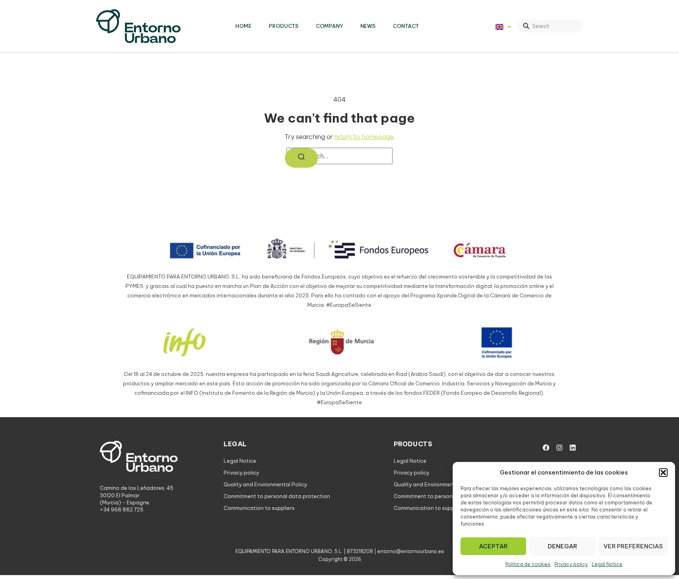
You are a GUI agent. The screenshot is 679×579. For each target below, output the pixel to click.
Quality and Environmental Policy (265, 484)
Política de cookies (528, 564)
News (368, 26)
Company (329, 26)
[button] (663, 472)
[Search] (301, 158)
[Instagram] (559, 447)
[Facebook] (545, 447)
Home (243, 26)
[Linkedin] (572, 447)
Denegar (562, 546)
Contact (406, 26)
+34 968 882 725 (121, 509)
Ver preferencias (633, 546)
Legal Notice (607, 564)
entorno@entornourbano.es (410, 551)
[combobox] (550, 26)
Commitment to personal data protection (277, 496)
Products (284, 26)
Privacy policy (571, 564)
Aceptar (493, 546)
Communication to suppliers (259, 508)
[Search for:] (339, 156)
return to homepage (364, 137)
